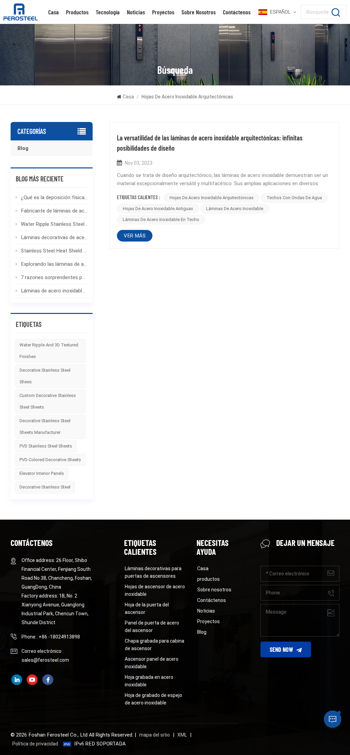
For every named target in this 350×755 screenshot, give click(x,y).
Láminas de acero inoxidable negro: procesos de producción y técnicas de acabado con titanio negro (54, 291)
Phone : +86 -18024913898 (51, 637)
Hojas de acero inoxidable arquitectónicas (212, 197)
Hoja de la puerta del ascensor (147, 608)
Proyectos (163, 12)
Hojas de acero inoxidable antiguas (158, 208)
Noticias (136, 12)
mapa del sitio (154, 735)
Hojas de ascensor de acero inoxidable (155, 590)
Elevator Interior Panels (41, 473)
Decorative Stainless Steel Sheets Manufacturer (44, 426)
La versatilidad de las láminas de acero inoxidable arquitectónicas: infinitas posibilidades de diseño (209, 143)
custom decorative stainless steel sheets (47, 401)
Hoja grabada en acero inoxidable (149, 680)
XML (182, 735)
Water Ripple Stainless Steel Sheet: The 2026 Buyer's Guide (54, 224)
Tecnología (108, 12)
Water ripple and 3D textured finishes (48, 350)
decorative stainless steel (44, 487)
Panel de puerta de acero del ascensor (152, 626)
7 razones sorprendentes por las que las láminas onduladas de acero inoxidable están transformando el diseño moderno (54, 277)
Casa (53, 12)
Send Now (281, 649)
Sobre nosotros (198, 12)
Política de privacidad (35, 743)
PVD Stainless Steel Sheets (45, 446)
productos (77, 12)
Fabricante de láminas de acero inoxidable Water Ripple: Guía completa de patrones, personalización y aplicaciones (54, 211)
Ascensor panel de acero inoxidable (151, 662)
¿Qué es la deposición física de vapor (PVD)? (54, 197)
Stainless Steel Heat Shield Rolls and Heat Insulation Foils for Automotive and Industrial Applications (54, 251)
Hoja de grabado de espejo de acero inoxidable (153, 698)
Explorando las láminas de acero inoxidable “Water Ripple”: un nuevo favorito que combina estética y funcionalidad (54, 264)
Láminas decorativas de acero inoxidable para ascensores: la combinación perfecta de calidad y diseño (54, 237)
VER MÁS (135, 236)
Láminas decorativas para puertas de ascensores (153, 572)
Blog (22, 148)
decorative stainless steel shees (44, 376)
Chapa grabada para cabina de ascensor (154, 644)
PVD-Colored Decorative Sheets (50, 459)
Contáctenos (237, 12)
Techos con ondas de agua (294, 197)
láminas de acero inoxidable (234, 208)
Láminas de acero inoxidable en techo (161, 219)
